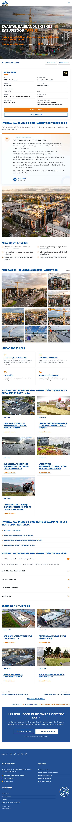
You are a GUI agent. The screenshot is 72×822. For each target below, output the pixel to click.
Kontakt (4, 799)
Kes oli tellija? (6, 596)
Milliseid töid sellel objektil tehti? (13, 571)
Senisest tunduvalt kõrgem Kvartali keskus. (17, 535)
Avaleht (4, 22)
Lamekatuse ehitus (44, 770)
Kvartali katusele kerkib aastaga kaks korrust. (18, 545)
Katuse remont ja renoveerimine (48, 772)
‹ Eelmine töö (51, 62)
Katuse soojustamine (44, 778)
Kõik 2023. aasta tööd (10, 62)
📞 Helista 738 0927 (24, 731)
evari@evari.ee (8, 781)
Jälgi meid (4, 754)
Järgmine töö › (64, 62)
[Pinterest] (22, 754)
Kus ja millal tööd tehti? (10, 588)
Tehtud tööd (5, 794)
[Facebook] (15, 754)
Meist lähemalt (6, 797)
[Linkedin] (18, 754)
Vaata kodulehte (36, 114)
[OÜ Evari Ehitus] (5, 3)
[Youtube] (26, 754)
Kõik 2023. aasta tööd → (36, 698)
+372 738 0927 (8, 778)
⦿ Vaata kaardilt (36, 109)
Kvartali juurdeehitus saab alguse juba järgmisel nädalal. (22, 540)
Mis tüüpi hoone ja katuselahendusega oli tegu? (18, 559)
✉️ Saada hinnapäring (46, 731)
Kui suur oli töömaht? (9, 579)
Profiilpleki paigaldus (44, 781)
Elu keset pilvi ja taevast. (11, 530)
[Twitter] (11, 754)
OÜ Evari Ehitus (17, 704)
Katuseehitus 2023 (15, 22)
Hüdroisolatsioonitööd (45, 775)
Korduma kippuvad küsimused (11, 802)
